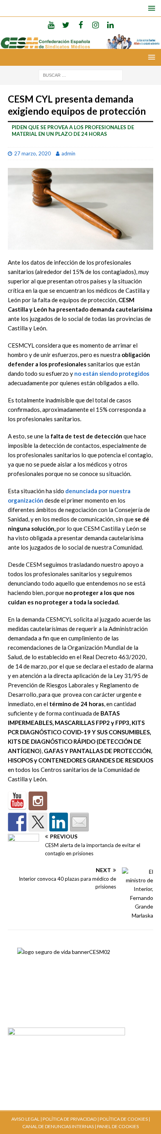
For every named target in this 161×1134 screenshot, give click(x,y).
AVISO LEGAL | (26, 1119)
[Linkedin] (110, 24)
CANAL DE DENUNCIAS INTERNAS (58, 1126)
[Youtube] (51, 24)
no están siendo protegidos (111, 373)
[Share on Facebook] (17, 822)
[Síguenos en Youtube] (17, 800)
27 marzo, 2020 (32, 153)
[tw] (66, 24)
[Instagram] (95, 24)
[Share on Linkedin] (58, 822)
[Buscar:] (81, 74)
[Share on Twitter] (38, 822)
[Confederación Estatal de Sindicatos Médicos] (80, 44)
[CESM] (38, 800)
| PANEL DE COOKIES (116, 1126)
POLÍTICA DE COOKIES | (125, 1119)
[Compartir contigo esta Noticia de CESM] (79, 822)
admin (68, 153)
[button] (150, 8)
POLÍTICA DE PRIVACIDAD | (71, 1119)
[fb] (81, 24)
